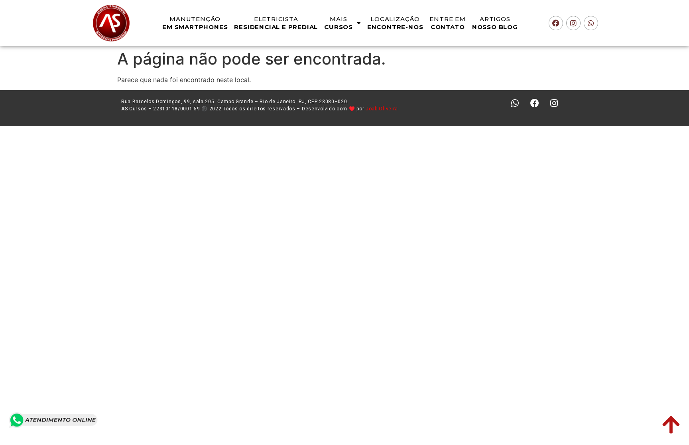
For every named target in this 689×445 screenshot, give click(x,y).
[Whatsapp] (591, 23)
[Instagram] (573, 23)
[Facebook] (556, 23)
